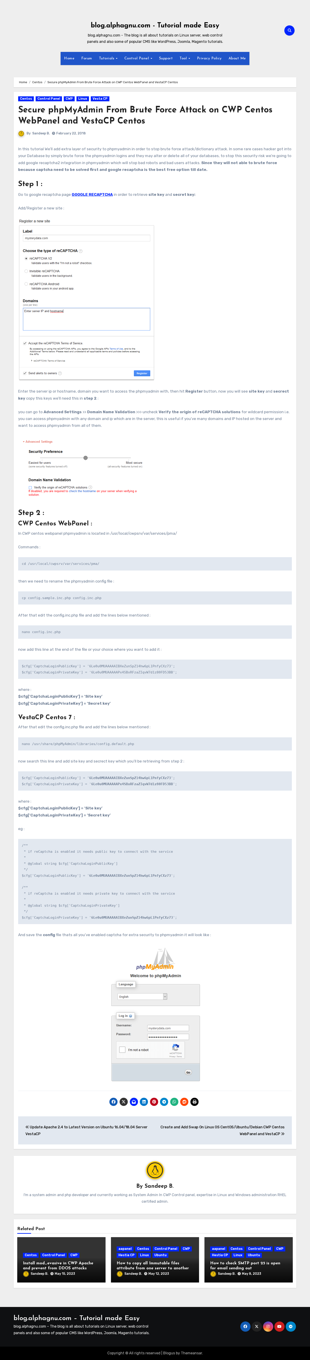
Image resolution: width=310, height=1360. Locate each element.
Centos (26, 99)
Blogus (169, 1353)
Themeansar (191, 1353)
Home (69, 58)
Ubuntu (160, 1255)
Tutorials (107, 58)
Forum (86, 58)
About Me (237, 58)
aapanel (125, 1249)
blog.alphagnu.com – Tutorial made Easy (77, 1318)
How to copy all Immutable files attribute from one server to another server (153, 1268)
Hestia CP (126, 1255)
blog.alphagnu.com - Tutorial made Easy (155, 25)
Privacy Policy (209, 58)
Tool (184, 58)
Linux (82, 99)
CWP (69, 99)
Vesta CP (100, 99)
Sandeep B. (41, 133)
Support (166, 58)
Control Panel (137, 58)
